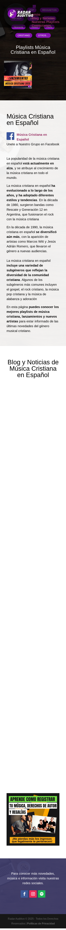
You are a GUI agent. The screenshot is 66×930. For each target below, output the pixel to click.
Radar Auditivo (25, 435)
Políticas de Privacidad (41, 923)
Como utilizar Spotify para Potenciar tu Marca (30, 726)
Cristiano (24, 35)
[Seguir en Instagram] (33, 894)
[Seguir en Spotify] (41, 894)
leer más (21, 474)
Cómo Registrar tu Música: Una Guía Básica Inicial (30, 425)
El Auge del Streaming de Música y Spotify (29, 627)
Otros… (43, 35)
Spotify (44, 538)
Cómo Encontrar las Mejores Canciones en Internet (32, 529)
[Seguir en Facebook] (24, 894)
